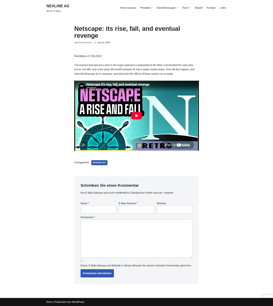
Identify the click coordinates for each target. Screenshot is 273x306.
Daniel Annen (85, 42)
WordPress (78, 302)
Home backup (128, 7)
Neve (49, 302)
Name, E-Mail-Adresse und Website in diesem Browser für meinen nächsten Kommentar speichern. (136, 265)
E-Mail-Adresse (128, 203)
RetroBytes (99, 163)
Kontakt (211, 7)
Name (85, 203)
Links (223, 7)
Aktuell (199, 7)
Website (161, 203)
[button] (151, 8)
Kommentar (88, 217)
